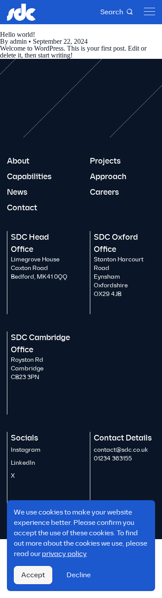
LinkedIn (23, 462)
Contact (22, 207)
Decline (79, 575)
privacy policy (64, 554)
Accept (33, 575)
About (18, 161)
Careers (104, 192)
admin (18, 41)
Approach (108, 176)
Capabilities (29, 176)
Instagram (26, 449)
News (17, 192)
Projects (105, 161)
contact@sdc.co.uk (121, 449)
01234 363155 (113, 458)
